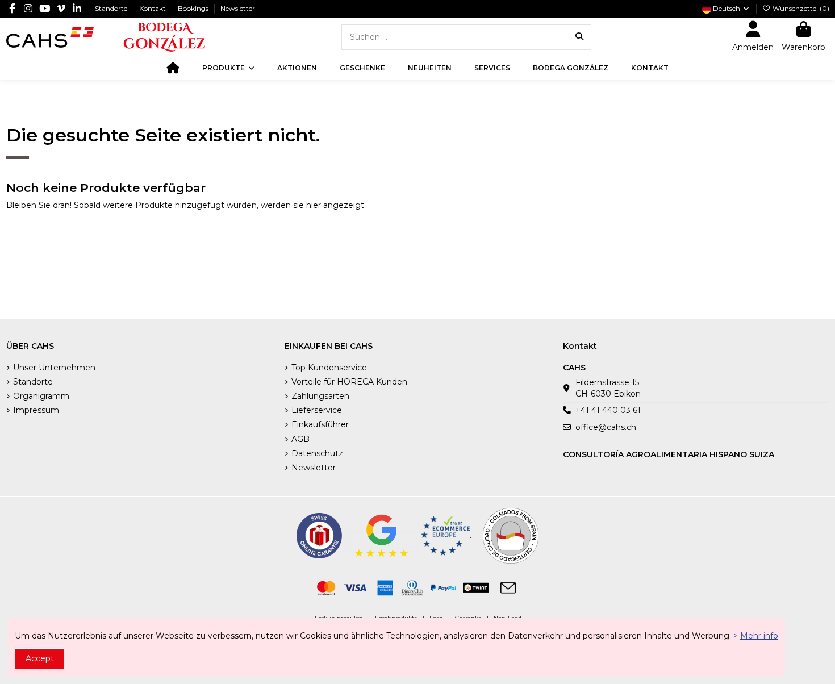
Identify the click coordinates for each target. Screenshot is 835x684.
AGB (300, 439)
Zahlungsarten (320, 396)
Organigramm (41, 396)
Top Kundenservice (329, 367)
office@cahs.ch (605, 427)
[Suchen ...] (579, 37)
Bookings (194, 8)
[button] (228, 68)
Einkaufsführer (320, 424)
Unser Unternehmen (54, 367)
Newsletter (237, 8)
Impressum (36, 410)
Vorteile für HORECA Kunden (349, 382)
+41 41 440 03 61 (608, 410)
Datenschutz (317, 453)
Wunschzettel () (800, 8)
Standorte (112, 8)
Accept (40, 658)
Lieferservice (316, 410)
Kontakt (153, 8)
